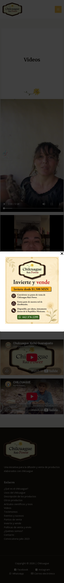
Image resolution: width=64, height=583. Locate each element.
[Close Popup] (62, 253)
